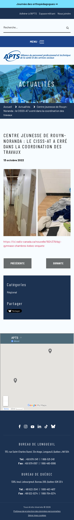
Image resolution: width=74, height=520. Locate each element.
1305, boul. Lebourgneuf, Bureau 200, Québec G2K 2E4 (37, 481)
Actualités (24, 106)
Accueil (7, 106)
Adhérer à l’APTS (28, 13)
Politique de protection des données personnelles (37, 511)
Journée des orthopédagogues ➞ (37, 3)
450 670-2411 (32, 459)
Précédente (17, 263)
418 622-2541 (32, 489)
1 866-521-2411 (48, 459)
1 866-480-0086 (48, 463)
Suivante (58, 263)
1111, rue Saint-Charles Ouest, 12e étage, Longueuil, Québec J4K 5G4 (37, 451)
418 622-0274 (31, 493)
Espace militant (47, 13)
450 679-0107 (31, 463)
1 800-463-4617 (48, 489)
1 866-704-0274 (48, 493)
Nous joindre (64, 13)
